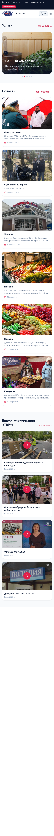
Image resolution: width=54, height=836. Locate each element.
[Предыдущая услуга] (6, 53)
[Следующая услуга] (48, 53)
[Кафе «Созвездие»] (27, 76)
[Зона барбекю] (29, 76)
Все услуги (45, 26)
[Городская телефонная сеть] (31, 76)
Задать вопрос (9, 7)
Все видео (45, 425)
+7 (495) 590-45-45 (13, 2)
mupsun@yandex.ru (35, 2)
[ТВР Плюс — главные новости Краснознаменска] (22, 76)
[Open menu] (50, 13)
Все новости (44, 92)
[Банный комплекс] (24, 76)
